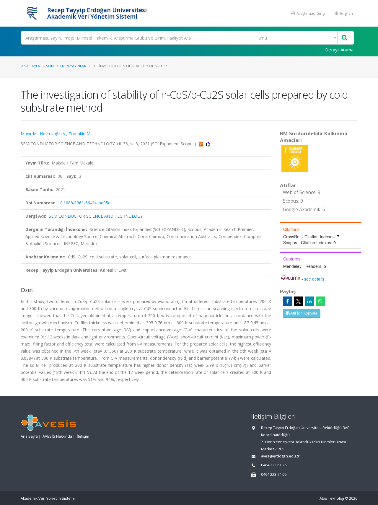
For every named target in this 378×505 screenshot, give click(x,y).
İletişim (83, 436)
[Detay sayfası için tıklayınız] (294, 158)
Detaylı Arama (339, 50)
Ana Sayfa (30, 65)
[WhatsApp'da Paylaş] (320, 301)
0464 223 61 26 (273, 464)
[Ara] (344, 38)
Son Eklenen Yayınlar (66, 65)
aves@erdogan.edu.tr (280, 456)
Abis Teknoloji (332, 498)
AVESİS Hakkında (57, 436)
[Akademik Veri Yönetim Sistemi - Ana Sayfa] (33, 13)
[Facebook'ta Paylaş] (287, 301)
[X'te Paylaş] (298, 301)
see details (314, 279)
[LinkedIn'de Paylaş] (309, 301)
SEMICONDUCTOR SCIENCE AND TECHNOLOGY (96, 216)
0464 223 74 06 (273, 474)
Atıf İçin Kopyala (303, 313)
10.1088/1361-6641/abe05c (84, 203)
